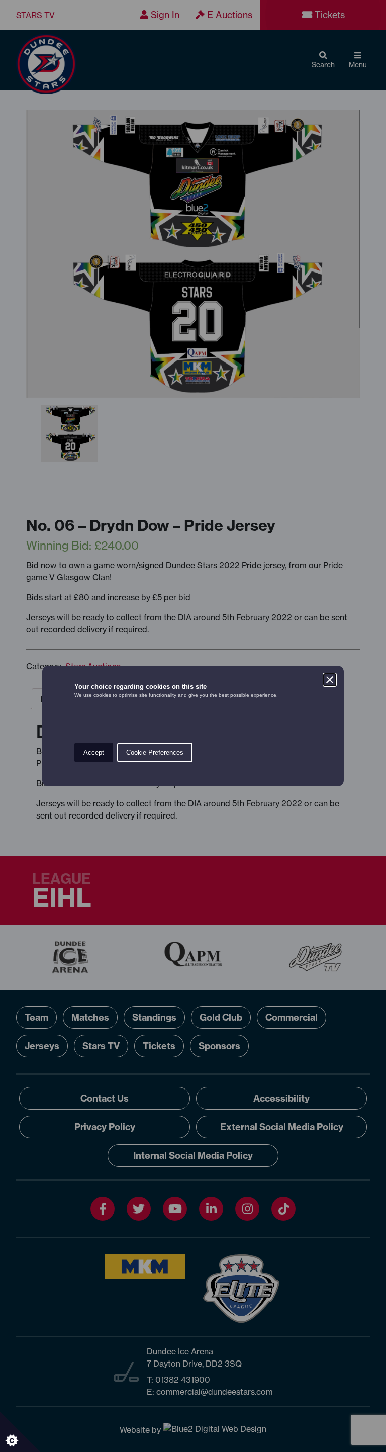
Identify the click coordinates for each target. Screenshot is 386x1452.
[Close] (330, 680)
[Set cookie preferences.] (20, 1432)
